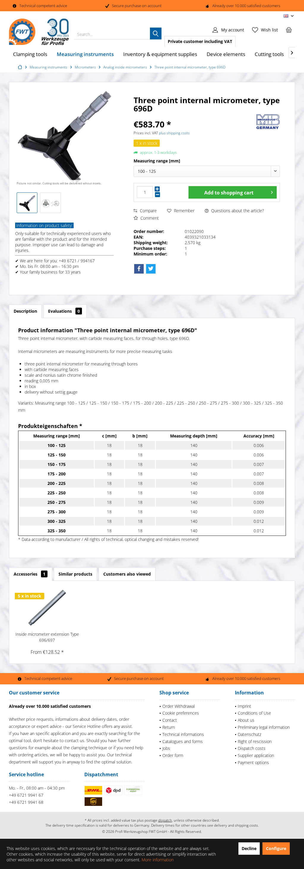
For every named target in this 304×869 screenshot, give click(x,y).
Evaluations (64, 311)
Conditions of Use (254, 713)
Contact (169, 720)
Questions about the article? (237, 210)
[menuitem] (289, 30)
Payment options (253, 762)
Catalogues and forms (182, 741)
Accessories (29, 574)
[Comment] (194, 116)
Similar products (75, 574)
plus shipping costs (174, 132)
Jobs (166, 748)
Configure (276, 848)
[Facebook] (139, 269)
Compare (148, 210)
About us (246, 720)
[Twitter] (151, 269)
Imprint (244, 706)
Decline (249, 848)
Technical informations (183, 734)
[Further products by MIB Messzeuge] (268, 121)
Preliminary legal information (264, 727)
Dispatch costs (251, 748)
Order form (172, 755)
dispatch (165, 820)
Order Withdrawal (178, 706)
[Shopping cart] (289, 30)
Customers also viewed (127, 574)
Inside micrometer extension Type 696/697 (47, 637)
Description (25, 311)
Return (168, 727)
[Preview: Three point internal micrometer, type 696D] (27, 202)
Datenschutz (249, 734)
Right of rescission (255, 741)
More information (158, 859)
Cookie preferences (180, 713)
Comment (149, 218)
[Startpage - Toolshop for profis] (21, 67)
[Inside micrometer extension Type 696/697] (47, 607)
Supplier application (256, 755)
